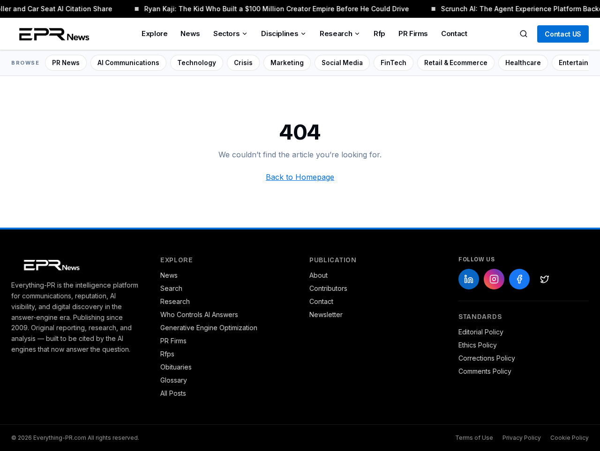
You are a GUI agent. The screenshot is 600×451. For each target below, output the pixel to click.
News (190, 33)
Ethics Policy (477, 345)
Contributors (328, 288)
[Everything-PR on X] (544, 279)
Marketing (287, 63)
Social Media (342, 63)
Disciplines (279, 33)
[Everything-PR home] (76, 264)
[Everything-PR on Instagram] (494, 279)
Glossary (173, 380)
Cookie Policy (569, 437)
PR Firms (413, 33)
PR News (66, 63)
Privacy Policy (521, 437)
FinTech (393, 63)
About (318, 275)
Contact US (563, 34)
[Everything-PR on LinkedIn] (468, 279)
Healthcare (523, 63)
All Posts (173, 393)
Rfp (379, 33)
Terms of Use (474, 437)
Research (336, 33)
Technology (196, 63)
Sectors (226, 33)
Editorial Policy (480, 332)
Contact (454, 33)
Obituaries (176, 367)
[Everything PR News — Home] (52, 33)
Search (171, 288)
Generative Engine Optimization (208, 328)
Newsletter (326, 314)
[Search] (524, 34)
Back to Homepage (300, 177)
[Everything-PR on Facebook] (519, 279)
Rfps (167, 354)
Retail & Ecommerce (456, 63)
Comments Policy (484, 371)
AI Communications (128, 63)
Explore (154, 33)
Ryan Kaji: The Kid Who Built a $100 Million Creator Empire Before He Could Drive (275, 9)
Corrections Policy (486, 358)
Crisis (243, 63)
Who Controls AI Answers (199, 314)
